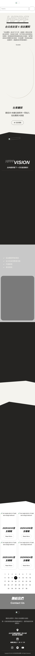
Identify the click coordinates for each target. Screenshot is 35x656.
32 (30, 585)
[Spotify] (17, 647)
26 (8, 585)
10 (8, 578)
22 (23, 581)
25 (5, 585)
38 (26, 588)
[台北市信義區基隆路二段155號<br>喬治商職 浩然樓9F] (17, 630)
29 (19, 585)
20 (15, 581)
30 (23, 585)
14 (23, 578)
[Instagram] (12, 647)
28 (15, 585)
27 (12, 585)
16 (30, 578)
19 (12, 581)
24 (30, 581)
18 (8, 581)
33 (8, 588)
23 (26, 581)
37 (23, 588)
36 (19, 588)
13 (19, 578)
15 (26, 578)
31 (26, 585)
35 (15, 588)
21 (19, 581)
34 (12, 588)
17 (5, 581)
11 (12, 578)
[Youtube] (22, 647)
